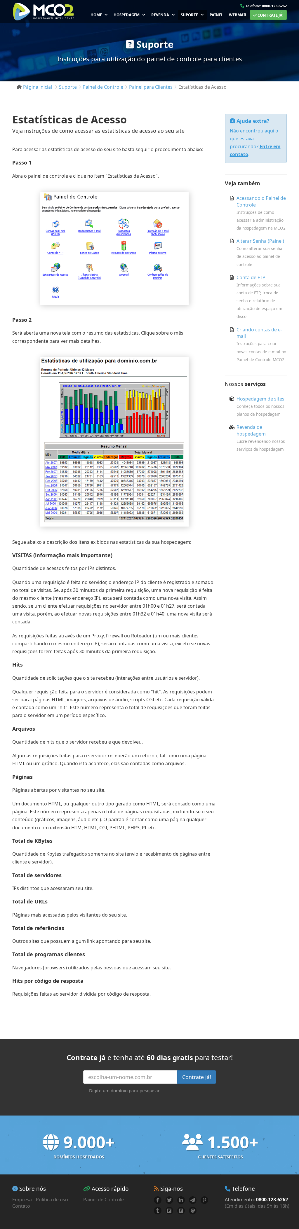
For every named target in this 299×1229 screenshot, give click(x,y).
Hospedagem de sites (260, 399)
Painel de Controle (103, 1199)
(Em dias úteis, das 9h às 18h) (257, 1206)
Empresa (22, 1199)
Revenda (160, 15)
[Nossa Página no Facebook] (157, 1200)
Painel (216, 15)
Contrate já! (270, 15)
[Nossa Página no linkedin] (181, 1200)
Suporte (189, 15)
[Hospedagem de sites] (43, 11)
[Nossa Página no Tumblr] (157, 1210)
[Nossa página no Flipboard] (169, 1210)
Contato (21, 1206)
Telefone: (266, 5)
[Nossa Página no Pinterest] (204, 1200)
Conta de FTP (251, 277)
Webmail (238, 15)
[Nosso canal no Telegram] (193, 1200)
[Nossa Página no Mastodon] (193, 1210)
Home (96, 15)
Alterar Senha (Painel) (260, 241)
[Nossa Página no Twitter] (169, 1200)
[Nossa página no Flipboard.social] (181, 1210)
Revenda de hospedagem (251, 430)
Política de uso (52, 1199)
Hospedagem (127, 15)
